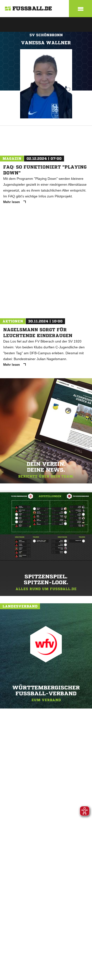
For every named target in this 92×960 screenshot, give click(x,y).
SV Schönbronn (46, 35)
